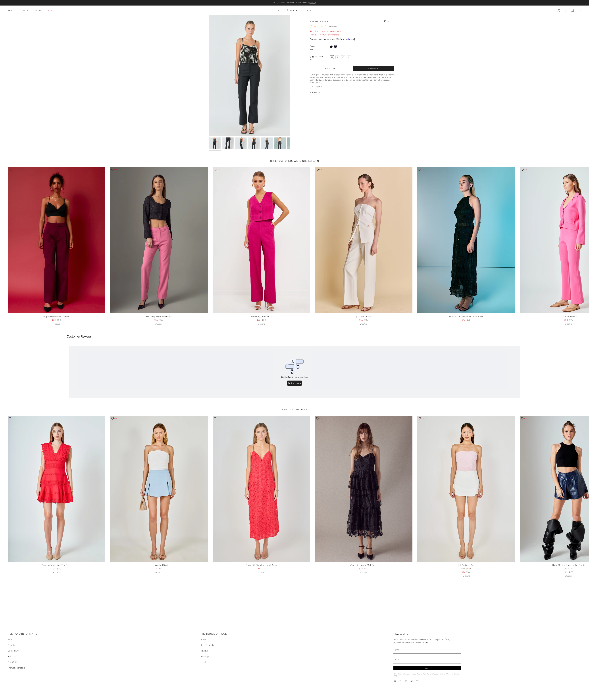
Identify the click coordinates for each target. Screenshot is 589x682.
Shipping (12, 645)
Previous (209, 75)
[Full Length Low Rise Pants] (159, 240)
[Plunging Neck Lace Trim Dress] (56, 489)
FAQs (10, 639)
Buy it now (373, 68)
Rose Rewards (207, 645)
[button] (10, 10)
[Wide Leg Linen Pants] (261, 240)
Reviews (204, 650)
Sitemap (204, 656)
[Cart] (579, 10)
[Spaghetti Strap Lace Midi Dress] (261, 489)
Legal (203, 662)
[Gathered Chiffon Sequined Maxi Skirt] (466, 240)
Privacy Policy (438, 674)
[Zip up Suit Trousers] (363, 240)
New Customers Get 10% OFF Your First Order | (294, 3)
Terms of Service (453, 674)
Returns (11, 656)
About (203, 639)
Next (584, 244)
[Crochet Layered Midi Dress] (363, 489)
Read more (315, 92)
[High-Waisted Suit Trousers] (56, 240)
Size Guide (13, 662)
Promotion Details (16, 667)
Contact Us (13, 650)
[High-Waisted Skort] (159, 489)
